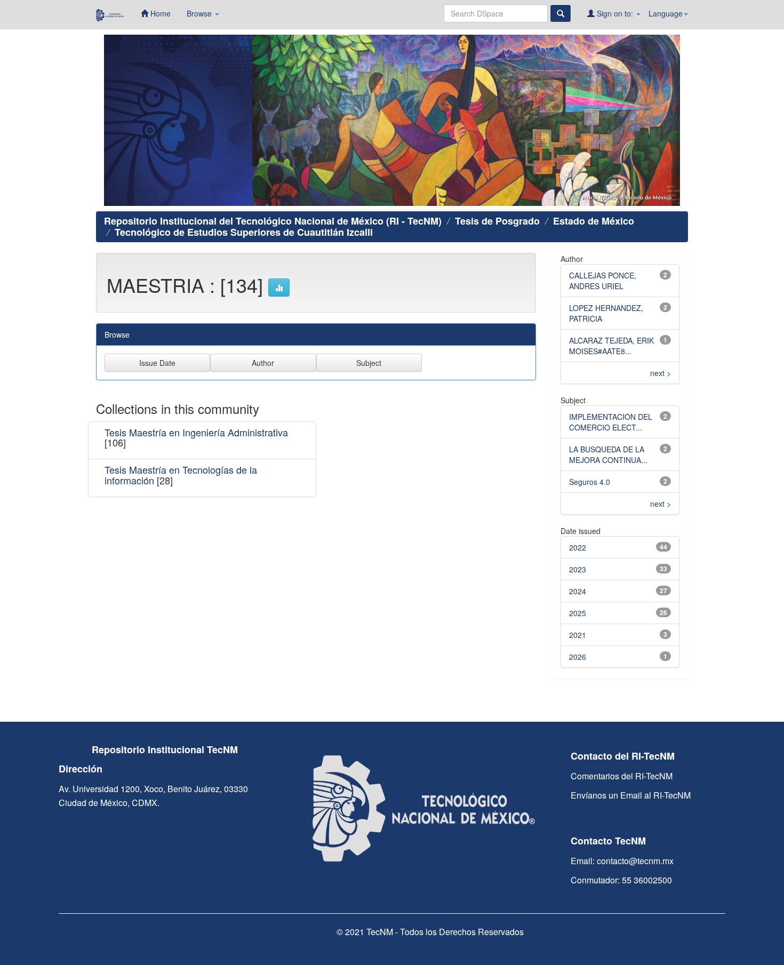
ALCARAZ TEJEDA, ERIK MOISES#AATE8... (611, 345)
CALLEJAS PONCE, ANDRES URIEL (602, 280)
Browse (200, 13)
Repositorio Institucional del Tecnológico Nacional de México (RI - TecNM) (273, 221)
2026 (577, 656)
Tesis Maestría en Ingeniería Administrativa (196, 432)
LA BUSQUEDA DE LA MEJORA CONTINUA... (608, 454)
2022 (577, 547)
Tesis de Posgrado (497, 221)
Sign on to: (615, 13)
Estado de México (593, 221)
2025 (577, 613)
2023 (577, 569)
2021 (577, 634)
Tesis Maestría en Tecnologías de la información (181, 474)
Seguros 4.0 (589, 481)
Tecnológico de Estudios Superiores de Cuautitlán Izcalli (244, 232)
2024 (577, 591)
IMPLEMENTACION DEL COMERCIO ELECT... (610, 422)
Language (666, 13)
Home (159, 13)
